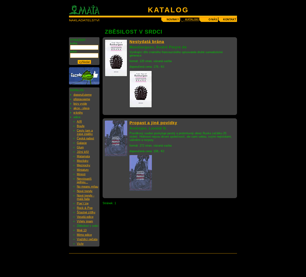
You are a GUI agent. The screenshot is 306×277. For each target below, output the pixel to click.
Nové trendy (85, 191)
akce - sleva (81, 108)
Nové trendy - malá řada (85, 197)
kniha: (74, 43)
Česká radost (85, 138)
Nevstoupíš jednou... (84, 180)
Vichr (80, 243)
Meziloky (82, 160)
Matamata (83, 156)
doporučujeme (82, 94)
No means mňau (87, 186)
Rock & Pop (85, 208)
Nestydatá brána (146, 41)
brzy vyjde (80, 103)
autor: (74, 51)
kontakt (229, 19)
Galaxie (82, 143)
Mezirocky (83, 165)
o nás (213, 19)
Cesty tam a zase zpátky (85, 132)
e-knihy (78, 112)
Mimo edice (84, 234)
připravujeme (81, 99)
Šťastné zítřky (86, 212)
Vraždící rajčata (87, 239)
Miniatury (83, 169)
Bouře (80, 126)
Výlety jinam (85, 221)
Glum (80, 147)
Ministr (81, 174)
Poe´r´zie (82, 203)
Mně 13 (81, 230)
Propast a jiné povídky (153, 123)
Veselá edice (85, 217)
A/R (79, 121)
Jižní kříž (83, 152)
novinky (173, 19)
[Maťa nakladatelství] (84, 83)
